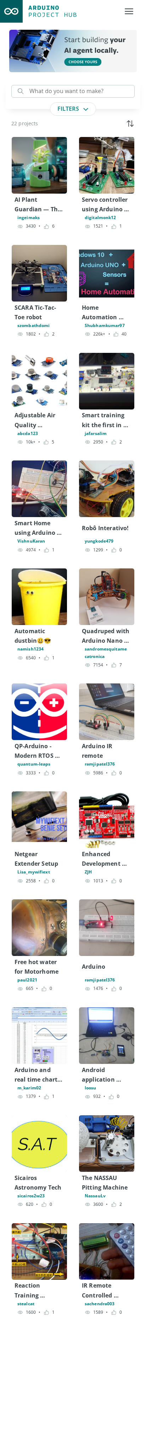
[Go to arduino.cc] (11, 11)
